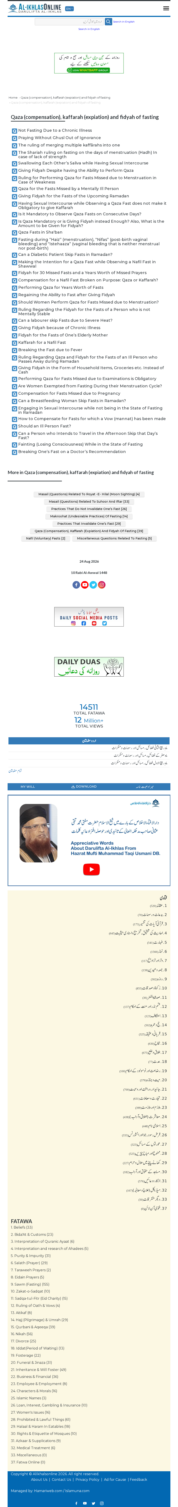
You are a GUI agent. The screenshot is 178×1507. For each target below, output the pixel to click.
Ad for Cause (115, 1480)
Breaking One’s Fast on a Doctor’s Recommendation (72, 451)
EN (68, 8)
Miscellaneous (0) (29, 1455)
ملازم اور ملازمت (151, 1107)
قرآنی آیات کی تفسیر (150, 924)
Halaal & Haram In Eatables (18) (40, 1426)
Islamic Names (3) (28, 1398)
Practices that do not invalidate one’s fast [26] (89, 509)
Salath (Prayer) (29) (29, 1263)
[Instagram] (101, 1503)
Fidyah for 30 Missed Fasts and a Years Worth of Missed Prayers (82, 272)
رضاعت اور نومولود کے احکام (143, 1070)
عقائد (158, 905)
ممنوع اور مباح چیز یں (148, 1153)
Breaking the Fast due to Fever (50, 350)
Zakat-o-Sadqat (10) (30, 1291)
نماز (158, 951)
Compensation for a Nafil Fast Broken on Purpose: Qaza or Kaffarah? (88, 280)
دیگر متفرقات (152, 1199)
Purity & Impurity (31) (31, 1256)
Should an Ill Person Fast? (44, 426)
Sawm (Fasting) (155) (30, 1284)
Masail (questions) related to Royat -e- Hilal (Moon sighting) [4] (89, 494)
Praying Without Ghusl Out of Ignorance (59, 137)
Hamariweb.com (48, 1491)
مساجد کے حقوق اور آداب (145, 1171)
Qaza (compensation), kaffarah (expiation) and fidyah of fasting (65, 97)
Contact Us (62, 1480)
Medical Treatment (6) (33, 1448)
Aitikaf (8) (21, 1313)
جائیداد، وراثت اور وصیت (145, 1089)
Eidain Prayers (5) (27, 1277)
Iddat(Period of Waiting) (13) (37, 1348)
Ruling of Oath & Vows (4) (35, 1306)
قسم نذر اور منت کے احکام (145, 1006)
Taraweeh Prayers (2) (31, 1270)
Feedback (138, 1480)
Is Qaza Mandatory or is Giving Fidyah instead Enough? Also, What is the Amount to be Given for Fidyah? (91, 223)
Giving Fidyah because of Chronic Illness (59, 327)
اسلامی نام (154, 1125)
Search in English (124, 21)
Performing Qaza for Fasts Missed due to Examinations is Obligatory (87, 378)
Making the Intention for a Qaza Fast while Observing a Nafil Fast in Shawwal (87, 264)
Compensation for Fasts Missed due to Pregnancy (69, 393)
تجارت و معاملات (150, 1098)
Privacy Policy (88, 1480)
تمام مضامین (15, 771)
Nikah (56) (22, 1334)
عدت (157, 1061)
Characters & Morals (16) (34, 1391)
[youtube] (89, 840)
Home (13, 97)
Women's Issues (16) (30, 1412)
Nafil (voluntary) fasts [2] (45, 538)
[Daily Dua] (89, 667)
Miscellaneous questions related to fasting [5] (114, 538)
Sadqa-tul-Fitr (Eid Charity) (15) (39, 1298)
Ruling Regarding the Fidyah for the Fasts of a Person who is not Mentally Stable (84, 311)
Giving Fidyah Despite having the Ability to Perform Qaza (76, 170)
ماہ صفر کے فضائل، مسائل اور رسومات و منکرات (140, 755)
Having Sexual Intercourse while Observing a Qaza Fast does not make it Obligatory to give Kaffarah (92, 205)
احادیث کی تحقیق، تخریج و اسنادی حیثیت (138, 933)
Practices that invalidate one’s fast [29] (89, 524)
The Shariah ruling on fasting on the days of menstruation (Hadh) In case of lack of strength (87, 154)
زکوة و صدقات (151, 988)
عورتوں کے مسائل (149, 1144)
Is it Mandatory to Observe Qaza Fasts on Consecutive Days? (79, 214)
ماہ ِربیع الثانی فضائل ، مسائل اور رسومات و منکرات (139, 748)
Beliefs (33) (22, 1227)
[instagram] (101, 585)
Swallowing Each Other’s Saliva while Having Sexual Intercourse (83, 163)
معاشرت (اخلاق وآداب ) (145, 1116)
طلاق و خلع (154, 1052)
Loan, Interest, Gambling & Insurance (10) (49, 1405)
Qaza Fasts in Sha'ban (40, 232)
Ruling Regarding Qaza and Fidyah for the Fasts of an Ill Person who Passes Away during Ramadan (87, 359)
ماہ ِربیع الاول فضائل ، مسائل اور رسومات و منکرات (139, 763)
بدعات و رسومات (152, 914)
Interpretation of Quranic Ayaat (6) (42, 1241)
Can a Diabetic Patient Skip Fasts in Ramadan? (65, 254)
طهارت (157, 942)
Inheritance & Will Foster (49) (38, 1370)
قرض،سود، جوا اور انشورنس (144, 1135)
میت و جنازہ (153, 1080)
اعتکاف (156, 1015)
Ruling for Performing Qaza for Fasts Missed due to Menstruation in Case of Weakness (87, 180)
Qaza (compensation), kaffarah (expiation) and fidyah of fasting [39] (89, 531)
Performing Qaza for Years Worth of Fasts (60, 287)
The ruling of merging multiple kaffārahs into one (69, 145)
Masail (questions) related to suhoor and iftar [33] (89, 501)
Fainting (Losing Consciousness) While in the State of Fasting (80, 444)
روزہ (159, 979)
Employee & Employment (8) (39, 1384)
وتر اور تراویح (154, 960)
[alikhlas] (35, 8)
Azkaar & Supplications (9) (36, 1441)
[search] (108, 21)
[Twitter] (93, 585)
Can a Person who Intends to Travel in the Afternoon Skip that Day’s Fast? (88, 435)
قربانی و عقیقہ (153, 1034)
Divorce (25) (23, 1341)
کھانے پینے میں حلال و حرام (145, 1162)
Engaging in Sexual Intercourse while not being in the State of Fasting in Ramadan (90, 410)
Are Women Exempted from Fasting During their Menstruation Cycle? (90, 386)
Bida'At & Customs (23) (32, 1235)
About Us (39, 1480)
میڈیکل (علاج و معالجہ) (146, 1190)
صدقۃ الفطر (154, 997)
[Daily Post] (89, 617)
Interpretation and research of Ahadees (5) (50, 1249)
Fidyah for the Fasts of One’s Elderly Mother (63, 335)
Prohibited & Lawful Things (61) (41, 1420)
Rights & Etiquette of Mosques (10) (44, 1434)
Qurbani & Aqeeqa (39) (33, 1327)
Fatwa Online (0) (28, 1462)
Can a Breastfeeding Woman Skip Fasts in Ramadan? (72, 400)
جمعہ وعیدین (154, 969)
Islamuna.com (77, 1491)
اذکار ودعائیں (152, 1180)
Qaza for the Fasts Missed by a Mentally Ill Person (68, 188)
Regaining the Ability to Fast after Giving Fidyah (66, 294)
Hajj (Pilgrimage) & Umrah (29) (39, 1320)
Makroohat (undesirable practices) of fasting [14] (89, 516)
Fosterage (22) (26, 1355)
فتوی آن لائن (154, 1208)
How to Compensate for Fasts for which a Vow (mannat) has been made (92, 418)
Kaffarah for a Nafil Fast (42, 342)
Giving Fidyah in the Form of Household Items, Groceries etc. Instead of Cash (91, 370)
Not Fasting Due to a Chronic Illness (55, 130)
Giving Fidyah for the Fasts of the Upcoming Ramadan (73, 196)
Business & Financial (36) (34, 1377)
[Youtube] (85, 585)
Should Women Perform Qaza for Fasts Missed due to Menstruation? (88, 302)
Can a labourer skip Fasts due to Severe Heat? (65, 320)
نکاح (157, 1043)
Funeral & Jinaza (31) (31, 1363)
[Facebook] (76, 585)
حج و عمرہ (156, 1024)
